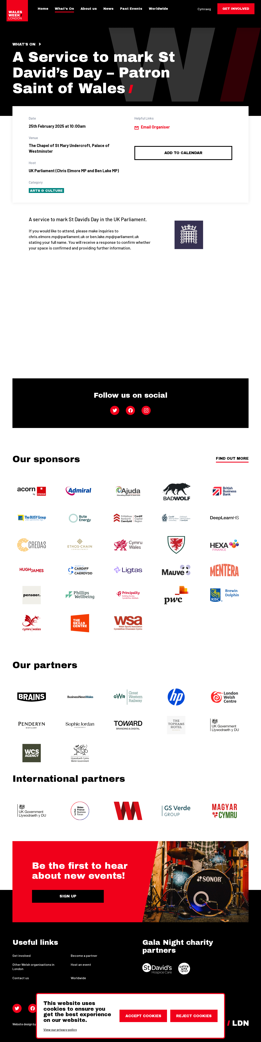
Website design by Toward (29, 1024)
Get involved (21, 955)
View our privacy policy (60, 1029)
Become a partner (84, 955)
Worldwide (158, 8)
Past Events (131, 8)
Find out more (232, 459)
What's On (64, 8)
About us (89, 8)
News (108, 8)
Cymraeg (204, 9)
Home (43, 8)
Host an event (81, 964)
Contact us (20, 978)
